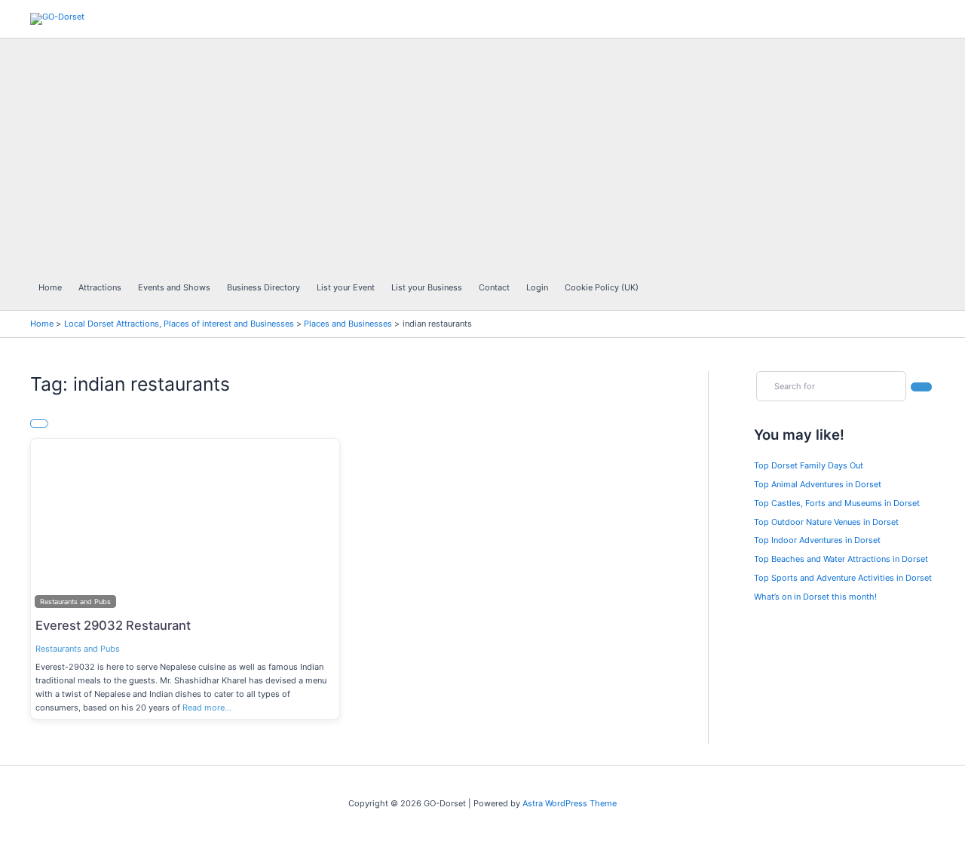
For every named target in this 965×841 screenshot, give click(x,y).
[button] (54, 525)
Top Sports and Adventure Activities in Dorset (843, 577)
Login (537, 287)
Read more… (206, 707)
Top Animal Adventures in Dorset (817, 484)
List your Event (346, 287)
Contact (494, 287)
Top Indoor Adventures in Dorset (817, 540)
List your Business (426, 287)
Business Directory (263, 287)
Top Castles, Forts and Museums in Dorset (837, 503)
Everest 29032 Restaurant (113, 625)
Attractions (99, 287)
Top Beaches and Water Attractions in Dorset (841, 559)
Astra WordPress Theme (569, 803)
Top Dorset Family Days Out (808, 465)
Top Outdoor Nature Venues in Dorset (826, 522)
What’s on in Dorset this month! (815, 596)
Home (50, 287)
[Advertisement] (338, 151)
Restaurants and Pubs (77, 648)
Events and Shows (174, 287)
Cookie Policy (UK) (602, 287)
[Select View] (39, 423)
